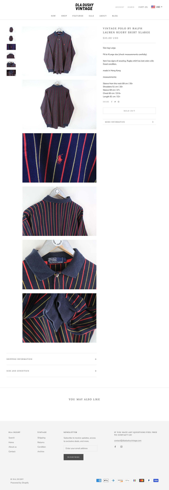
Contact (12, 451)
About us (13, 447)
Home (11, 442)
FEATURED (77, 16)
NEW (53, 16)
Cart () (143, 7)
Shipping (41, 437)
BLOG (115, 16)
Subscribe (73, 457)
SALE (91, 16)
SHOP (64, 16)
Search (131, 7)
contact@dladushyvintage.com (127, 440)
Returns (40, 442)
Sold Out (129, 111)
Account (120, 7)
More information (115, 122)
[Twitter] (115, 102)
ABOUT (103, 16)
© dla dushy (17, 479)
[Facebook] (111, 102)
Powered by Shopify (20, 482)
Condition (41, 447)
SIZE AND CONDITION (18, 371)
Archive (40, 451)
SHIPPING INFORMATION (19, 359)
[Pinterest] (118, 102)
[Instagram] (121, 446)
